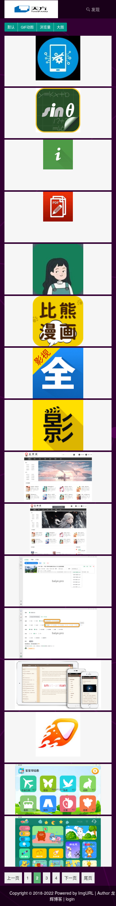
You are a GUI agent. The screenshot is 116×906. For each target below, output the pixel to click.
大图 (60, 26)
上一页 (13, 878)
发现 (95, 9)
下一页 (70, 878)
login (70, 899)
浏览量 (45, 26)
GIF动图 (27, 26)
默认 (11, 26)
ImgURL (86, 893)
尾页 (88, 878)
